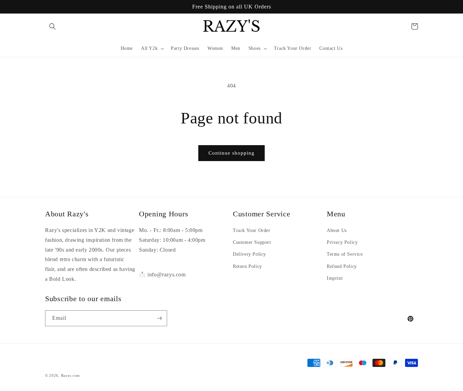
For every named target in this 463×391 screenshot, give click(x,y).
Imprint (335, 278)
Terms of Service (345, 254)
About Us (337, 230)
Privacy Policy (342, 242)
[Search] (52, 26)
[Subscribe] (159, 318)
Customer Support (252, 242)
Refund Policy (342, 266)
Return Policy (247, 266)
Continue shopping (231, 153)
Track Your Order (251, 230)
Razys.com (70, 375)
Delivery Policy (249, 254)
